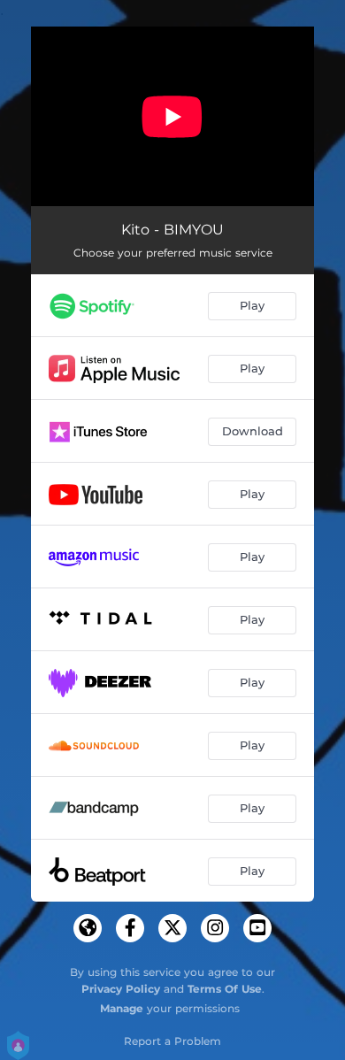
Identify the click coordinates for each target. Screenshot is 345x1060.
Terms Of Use (225, 988)
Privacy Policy (120, 988)
